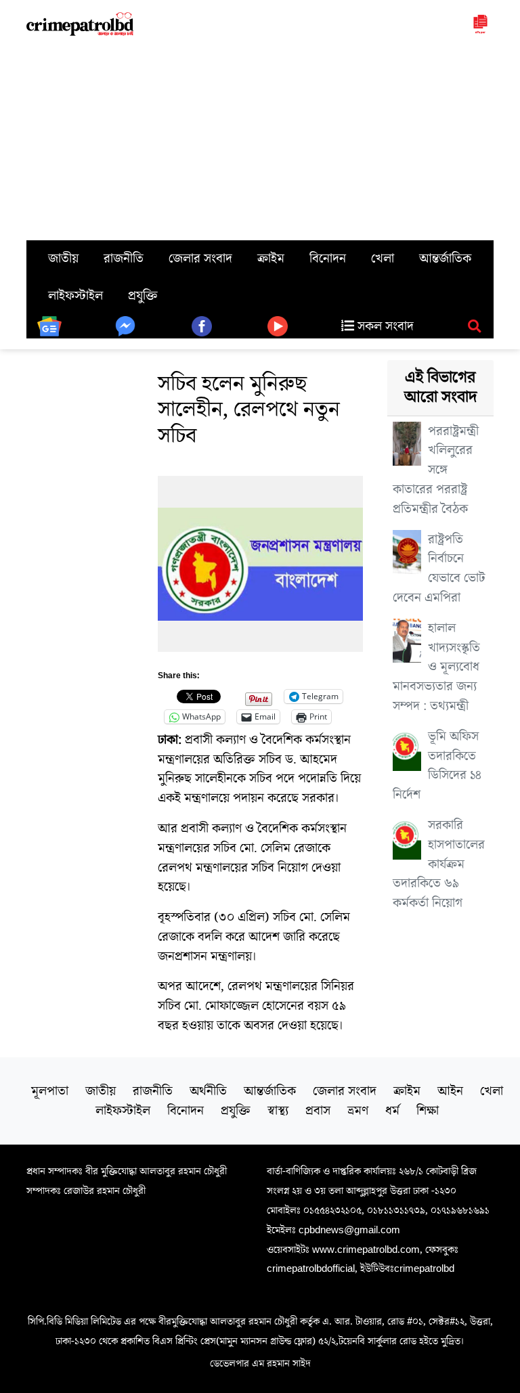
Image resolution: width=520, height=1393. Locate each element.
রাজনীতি (124, 258)
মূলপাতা (49, 1091)
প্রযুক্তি (143, 295)
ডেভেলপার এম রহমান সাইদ (260, 1363)
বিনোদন (327, 258)
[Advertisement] (260, 139)
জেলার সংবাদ (200, 258)
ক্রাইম (270, 258)
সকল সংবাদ (384, 326)
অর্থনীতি (208, 1091)
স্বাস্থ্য (277, 1110)
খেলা (382, 258)
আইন (450, 1091)
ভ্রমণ (357, 1110)
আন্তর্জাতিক (445, 258)
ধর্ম (392, 1110)
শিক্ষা (427, 1110)
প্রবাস (317, 1110)
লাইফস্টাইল (75, 295)
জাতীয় (63, 258)
